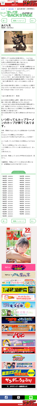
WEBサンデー (30, 3)
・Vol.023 (7, 193)
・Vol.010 (24, 205)
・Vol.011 (7, 205)
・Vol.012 (24, 203)
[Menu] (3, 3)
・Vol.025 (7, 191)
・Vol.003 (7, 214)
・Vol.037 (7, 178)
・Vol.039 (7, 176)
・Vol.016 (24, 199)
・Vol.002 (24, 214)
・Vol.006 (24, 209)
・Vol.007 (7, 209)
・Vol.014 (24, 201)
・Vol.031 (7, 184)
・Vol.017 (7, 199)
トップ (3, 9)
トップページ (27, 403)
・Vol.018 (24, 197)
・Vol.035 (7, 180)
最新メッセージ (18, 21)
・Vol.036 (24, 178)
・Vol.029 (7, 186)
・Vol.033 (7, 182)
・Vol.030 (24, 184)
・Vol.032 (24, 182)
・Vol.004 (24, 212)
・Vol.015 (7, 201)
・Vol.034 (24, 180)
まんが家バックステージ (16, 13)
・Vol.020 (24, 195)
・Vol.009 (7, 207)
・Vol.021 (7, 195)
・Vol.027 (7, 188)
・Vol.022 (24, 193)
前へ (4, 21)
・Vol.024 (24, 191)
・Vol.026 (24, 188)
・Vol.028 (24, 186)
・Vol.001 (7, 216)
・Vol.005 (7, 212)
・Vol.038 (24, 176)
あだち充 (11, 9)
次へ (32, 21)
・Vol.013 (7, 203)
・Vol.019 (7, 197)
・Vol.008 (24, 207)
